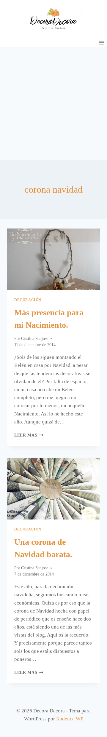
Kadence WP (69, 719)
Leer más (28, 435)
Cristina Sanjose (34, 338)
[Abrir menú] (101, 42)
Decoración (27, 300)
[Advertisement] (53, 103)
